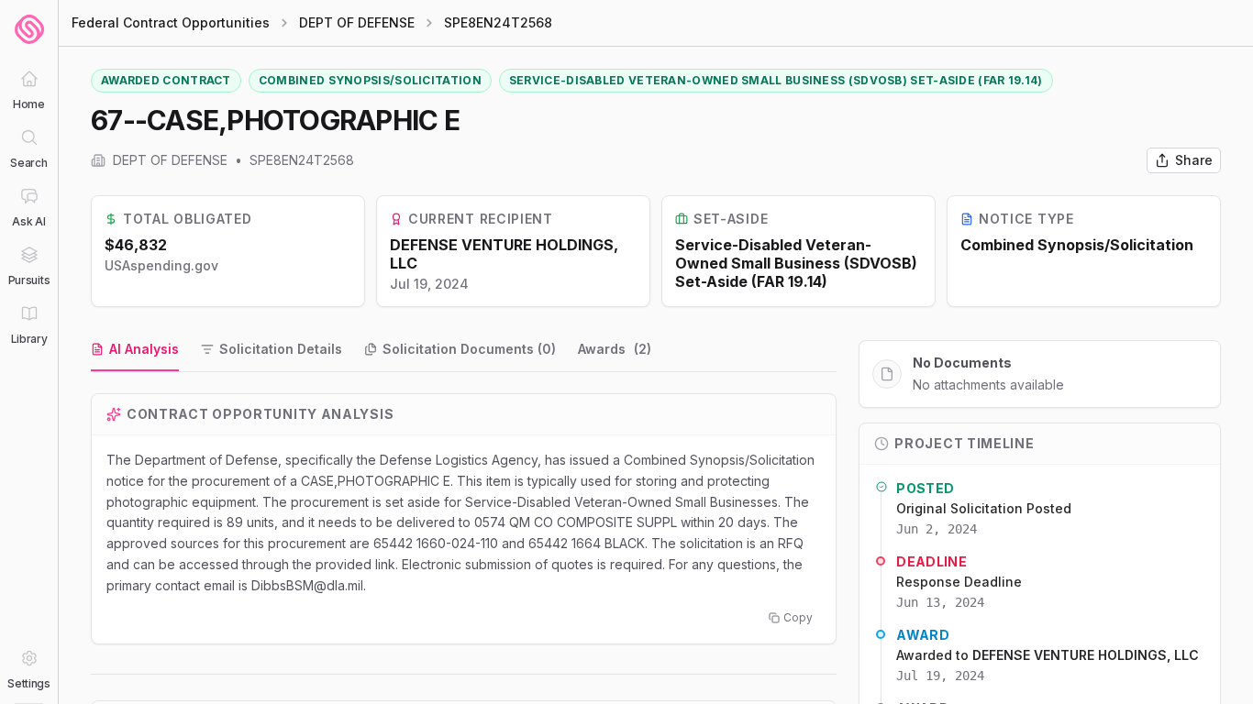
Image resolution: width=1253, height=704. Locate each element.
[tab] (135, 350)
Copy (798, 617)
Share (1194, 160)
